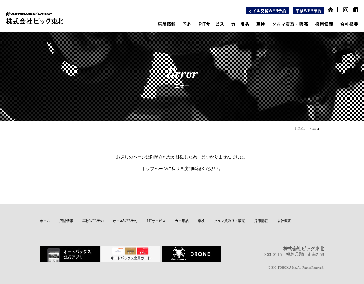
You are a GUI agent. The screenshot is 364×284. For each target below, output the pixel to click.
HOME (300, 128)
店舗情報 (167, 23)
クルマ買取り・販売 (229, 221)
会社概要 (349, 23)
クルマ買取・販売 (290, 23)
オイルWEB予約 (125, 221)
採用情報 (324, 23)
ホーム (45, 221)
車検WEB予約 (308, 11)
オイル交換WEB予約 (267, 11)
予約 (187, 23)
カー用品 (240, 23)
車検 (260, 23)
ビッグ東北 (34, 21)
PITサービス (211, 23)
